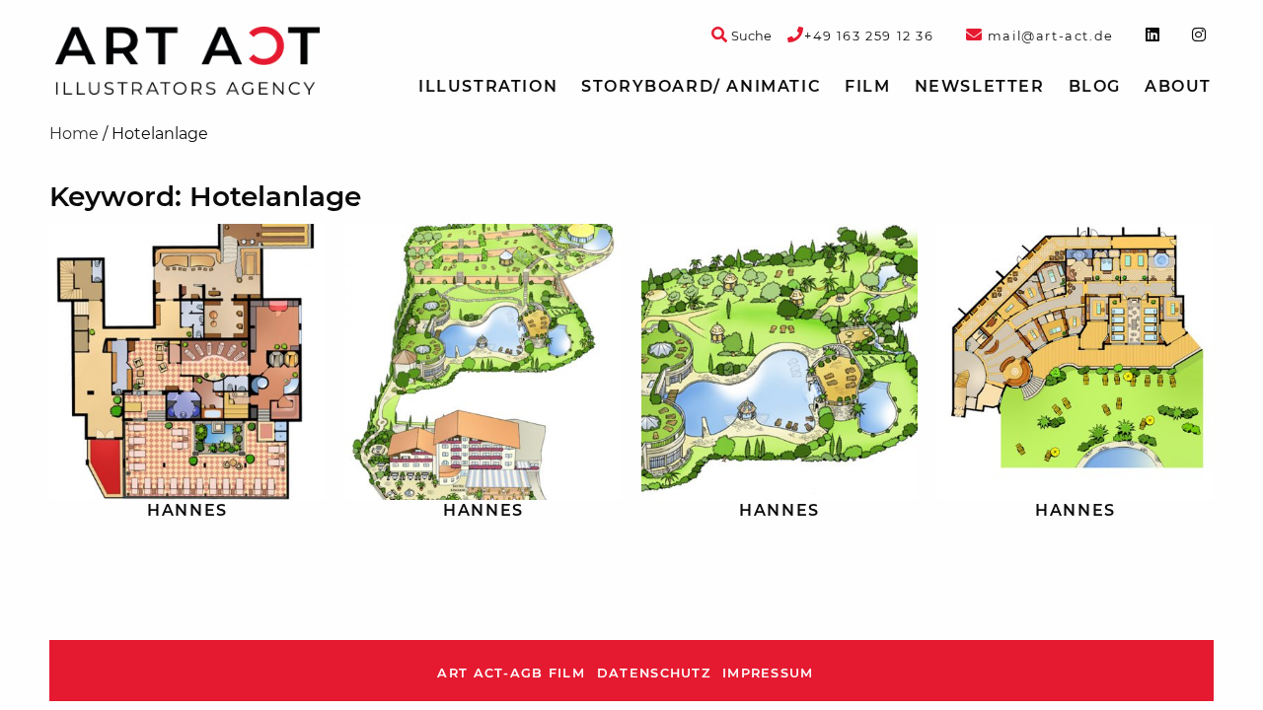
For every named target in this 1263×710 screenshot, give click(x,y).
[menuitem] (488, 87)
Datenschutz (653, 673)
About (1178, 86)
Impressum (768, 673)
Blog (1095, 86)
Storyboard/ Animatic (701, 86)
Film (867, 86)
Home (74, 133)
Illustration (487, 86)
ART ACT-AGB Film (510, 673)
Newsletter (980, 86)
